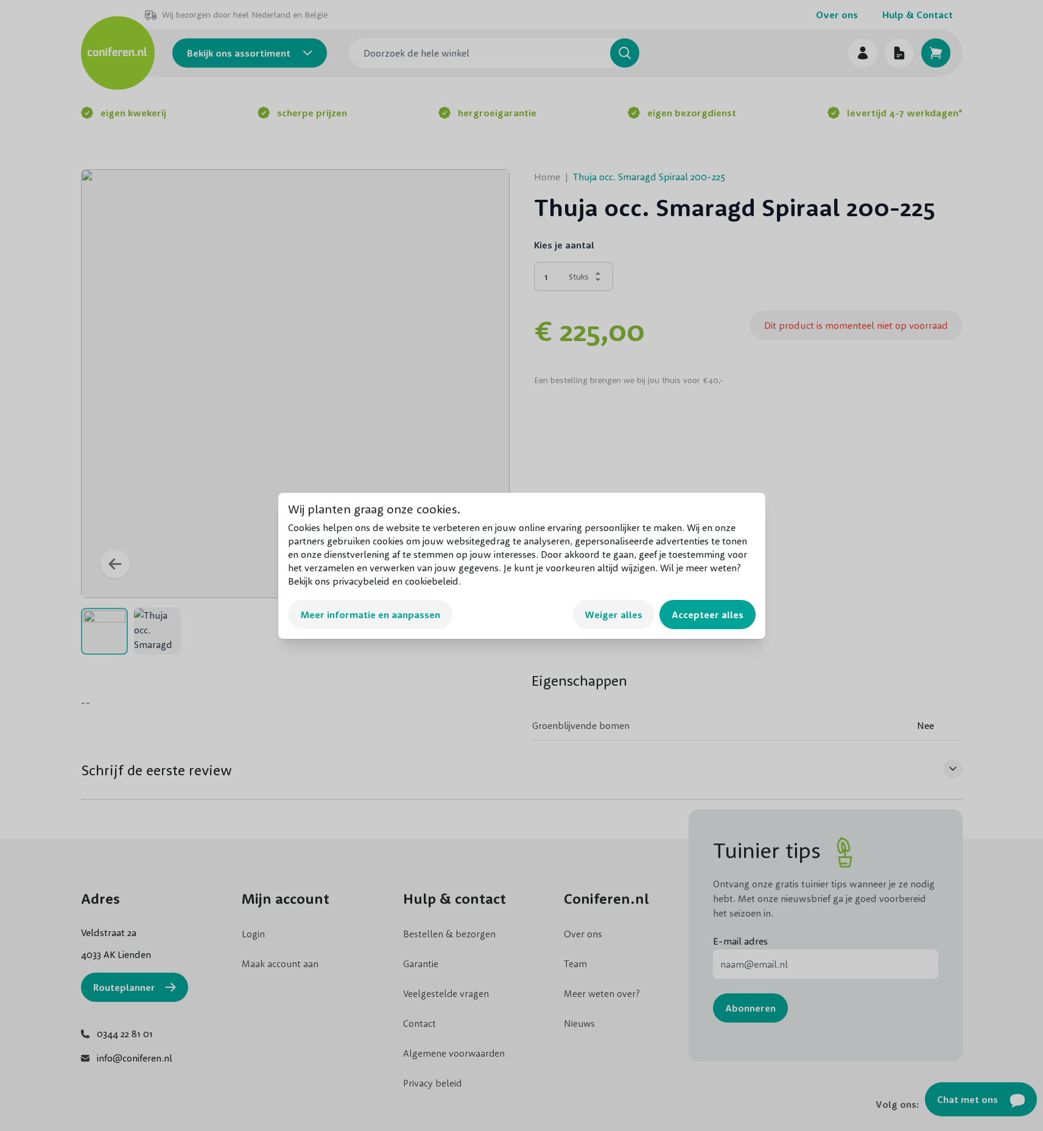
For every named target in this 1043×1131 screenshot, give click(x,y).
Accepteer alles (707, 614)
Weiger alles (613, 614)
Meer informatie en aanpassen (370, 614)
